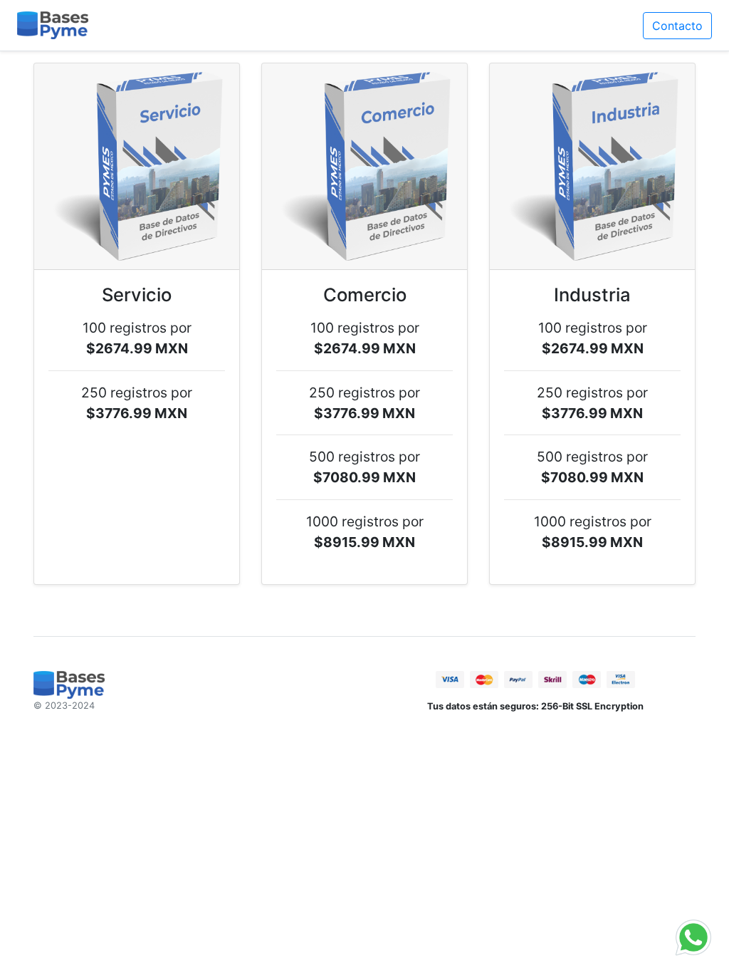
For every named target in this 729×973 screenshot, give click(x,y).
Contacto (677, 26)
